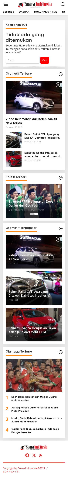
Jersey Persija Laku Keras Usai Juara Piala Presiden (34, 409)
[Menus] (6, 4)
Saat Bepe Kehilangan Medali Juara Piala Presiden (34, 398)
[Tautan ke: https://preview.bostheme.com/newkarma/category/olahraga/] (60, 352)
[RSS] (40, 455)
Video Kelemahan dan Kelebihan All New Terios (31, 121)
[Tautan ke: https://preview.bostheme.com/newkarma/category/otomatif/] (60, 74)
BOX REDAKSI (11, 471)
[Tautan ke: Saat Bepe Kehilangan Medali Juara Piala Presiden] (34, 375)
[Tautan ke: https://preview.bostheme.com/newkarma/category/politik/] (60, 177)
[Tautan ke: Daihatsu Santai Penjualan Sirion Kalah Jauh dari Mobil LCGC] (14, 159)
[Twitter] (34, 455)
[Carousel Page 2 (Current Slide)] (36, 214)
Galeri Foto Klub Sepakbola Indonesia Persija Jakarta (35, 430)
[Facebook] (27, 455)
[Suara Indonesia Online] (35, 4)
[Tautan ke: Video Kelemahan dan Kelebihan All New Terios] (34, 97)
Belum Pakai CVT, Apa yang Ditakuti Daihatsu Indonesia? (42, 136)
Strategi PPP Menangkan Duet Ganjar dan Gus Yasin (30, 203)
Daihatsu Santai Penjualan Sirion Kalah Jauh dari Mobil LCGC (42, 154)
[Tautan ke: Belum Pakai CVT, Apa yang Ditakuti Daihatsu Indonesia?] (14, 140)
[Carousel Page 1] (32, 214)
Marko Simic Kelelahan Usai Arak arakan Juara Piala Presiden (36, 420)
